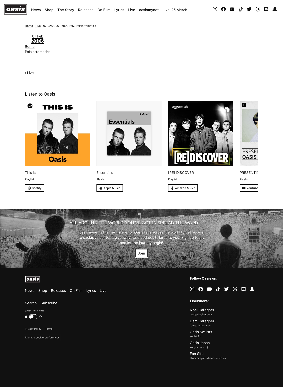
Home (29, 25)
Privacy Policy (33, 328)
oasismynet (149, 10)
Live (131, 10)
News (36, 10)
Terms (49, 328)
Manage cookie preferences (42, 337)
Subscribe (49, 303)
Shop (49, 10)
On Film (103, 10)
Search (31, 303)
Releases (86, 10)
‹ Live (29, 73)
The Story (65, 10)
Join (141, 253)
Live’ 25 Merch (175, 10)
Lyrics (119, 10)
